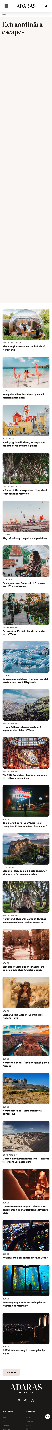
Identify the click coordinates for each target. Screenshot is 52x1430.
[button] (6, 6)
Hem (4, 14)
